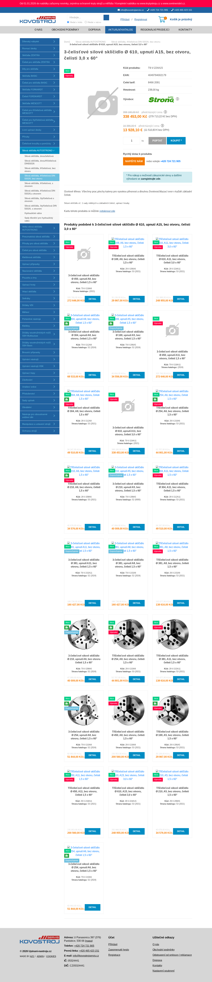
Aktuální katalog (120, 29)
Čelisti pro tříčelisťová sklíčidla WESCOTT (37, 111)
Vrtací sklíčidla (29, 291)
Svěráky (26, 298)
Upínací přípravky (31, 264)
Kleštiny (26, 326)
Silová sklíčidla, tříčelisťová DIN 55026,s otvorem (40, 192)
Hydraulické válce (33, 213)
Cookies (51, 956)
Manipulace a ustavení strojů (36, 424)
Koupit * (176, 140)
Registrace (114, 955)
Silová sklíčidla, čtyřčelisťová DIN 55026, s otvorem (41, 207)
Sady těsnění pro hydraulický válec (39, 219)
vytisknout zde (107, 211)
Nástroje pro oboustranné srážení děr (34, 415)
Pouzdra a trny (29, 277)
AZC (32, 956)
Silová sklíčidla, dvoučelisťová (39, 156)
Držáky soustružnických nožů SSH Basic (36, 344)
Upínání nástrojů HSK (32, 366)
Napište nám (134, 161)
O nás (38, 29)
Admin (40, 956)
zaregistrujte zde (150, 178)
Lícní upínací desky (31, 130)
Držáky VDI (27, 305)
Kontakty (185, 29)
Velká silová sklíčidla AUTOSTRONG (32, 228)
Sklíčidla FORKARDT (32, 89)
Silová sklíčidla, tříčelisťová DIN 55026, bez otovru (40, 177)
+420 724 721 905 (159, 10)
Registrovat (140, 19)
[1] (106, 17)
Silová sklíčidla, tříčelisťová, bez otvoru (40, 169)
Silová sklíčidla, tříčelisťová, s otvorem (39, 184)
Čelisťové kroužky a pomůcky (36, 143)
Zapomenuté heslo (118, 949)
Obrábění (27, 407)
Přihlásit (112, 944)
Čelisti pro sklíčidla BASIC (34, 82)
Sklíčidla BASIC (29, 76)
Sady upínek (28, 400)
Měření (25, 312)
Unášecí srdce (29, 387)
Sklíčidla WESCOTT (32, 103)
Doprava (94, 29)
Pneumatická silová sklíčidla (36, 236)
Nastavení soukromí (163, 970)
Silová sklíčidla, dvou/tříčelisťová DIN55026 (40, 162)
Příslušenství (28, 393)
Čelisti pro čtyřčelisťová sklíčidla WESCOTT (37, 121)
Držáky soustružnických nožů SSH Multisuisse (36, 334)
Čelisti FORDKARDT (32, 96)
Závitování (27, 380)
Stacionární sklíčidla (32, 271)
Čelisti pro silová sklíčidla (34, 250)
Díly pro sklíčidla (30, 69)
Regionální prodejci (155, 29)
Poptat (157, 140)
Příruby (25, 136)
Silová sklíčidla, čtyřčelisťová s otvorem (39, 199)
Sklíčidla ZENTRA (31, 55)
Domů (67, 41)
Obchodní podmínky (65, 29)
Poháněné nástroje (31, 319)
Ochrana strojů (29, 431)
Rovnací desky (29, 48)
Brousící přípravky (31, 352)
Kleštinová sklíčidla (31, 257)
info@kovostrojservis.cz (132, 10)
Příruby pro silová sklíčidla (35, 243)
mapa (89, 940)
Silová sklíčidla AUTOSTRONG (37, 150)
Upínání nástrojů (30, 359)
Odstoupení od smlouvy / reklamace (172, 955)
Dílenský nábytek (30, 41)
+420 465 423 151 (183, 10)
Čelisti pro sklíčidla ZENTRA (36, 62)
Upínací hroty (28, 284)
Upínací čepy (28, 373)
